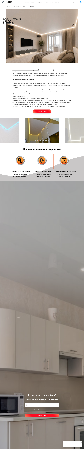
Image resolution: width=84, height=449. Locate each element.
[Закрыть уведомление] (81, 442)
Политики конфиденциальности (33, 410)
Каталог (32, 2)
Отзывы (46, 2)
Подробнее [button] (78, 443)
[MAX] (81, 2)
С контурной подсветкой (28, 6)
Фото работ (39, 2)
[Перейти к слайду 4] (40, 140)
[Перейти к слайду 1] (35, 140)
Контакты (56, 2)
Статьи (51, 2)
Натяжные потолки (16, 6)
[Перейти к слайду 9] (48, 140)
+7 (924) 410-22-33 (74, 2)
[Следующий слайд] (62, 130)
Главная (27, 2)
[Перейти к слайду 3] (38, 140)
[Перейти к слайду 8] (46, 140)
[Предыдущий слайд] (21, 130)
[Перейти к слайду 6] (43, 140)
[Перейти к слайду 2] (37, 140)
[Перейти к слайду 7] (45, 140)
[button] (42, 111)
